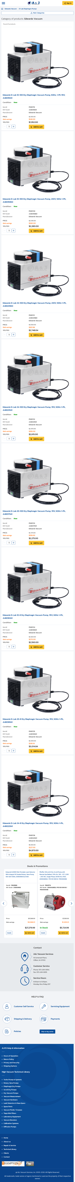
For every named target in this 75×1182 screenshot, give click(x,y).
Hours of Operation (11, 1056)
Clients (6, 1153)
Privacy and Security (11, 1062)
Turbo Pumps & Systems (13, 1079)
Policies (17, 1031)
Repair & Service (10, 1145)
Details (9, 933)
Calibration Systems (11, 1123)
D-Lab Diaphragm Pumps (28, 9)
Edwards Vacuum (11, 9)
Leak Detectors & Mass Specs (14, 1103)
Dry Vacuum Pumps (11, 1093)
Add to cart (37, 126)
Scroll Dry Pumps (10, 1089)
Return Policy (9, 1059)
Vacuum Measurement (12, 1096)
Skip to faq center (47, 1031)
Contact (7, 1157)
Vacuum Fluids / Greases (13, 1110)
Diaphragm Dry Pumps (12, 1086)
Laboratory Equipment (12, 1116)
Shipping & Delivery (22, 1018)
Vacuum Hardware (10, 1100)
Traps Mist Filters (10, 1113)
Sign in (69, 3)
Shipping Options (10, 1066)
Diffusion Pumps (10, 1126)
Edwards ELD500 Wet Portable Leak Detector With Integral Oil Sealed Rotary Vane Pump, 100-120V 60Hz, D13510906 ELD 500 (20, 874)
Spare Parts (8, 1106)
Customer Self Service (23, 1006)
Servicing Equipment (60, 1006)
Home (2, 9)
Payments (55, 1018)
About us (7, 1141)
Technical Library (10, 1149)
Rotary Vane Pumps (11, 1083)
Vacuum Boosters (10, 1120)
